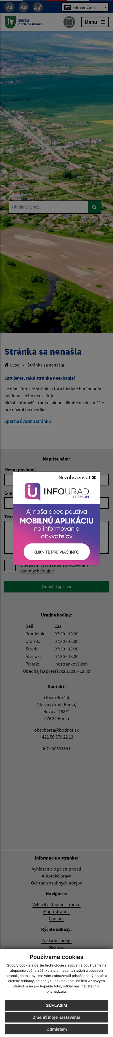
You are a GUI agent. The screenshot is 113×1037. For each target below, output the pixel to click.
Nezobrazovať (75, 477)
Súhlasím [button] (56, 1005)
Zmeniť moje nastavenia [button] (56, 1017)
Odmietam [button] (56, 1029)
